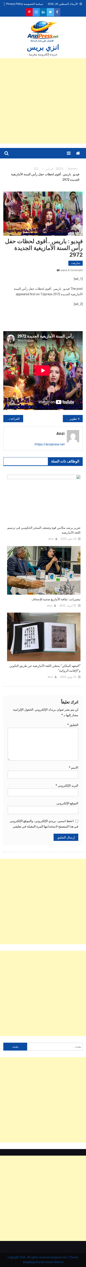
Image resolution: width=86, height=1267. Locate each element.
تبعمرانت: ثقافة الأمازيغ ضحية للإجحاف (56, 599)
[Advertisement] (43, 101)
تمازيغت (75, 263)
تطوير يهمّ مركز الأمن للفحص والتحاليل (70, 418)
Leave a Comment (71, 270)
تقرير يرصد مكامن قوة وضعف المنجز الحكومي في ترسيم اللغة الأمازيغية (43, 530)
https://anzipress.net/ (49, 444)
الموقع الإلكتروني (67, 803)
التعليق (72, 725)
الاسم (73, 767)
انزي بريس (43, 47)
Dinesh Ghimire (54, 1262)
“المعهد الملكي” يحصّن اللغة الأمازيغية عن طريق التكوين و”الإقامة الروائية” (44, 668)
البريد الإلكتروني (67, 785)
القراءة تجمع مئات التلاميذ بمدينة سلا (11, 418)
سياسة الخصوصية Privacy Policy (24, 3)
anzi (60, 433)
